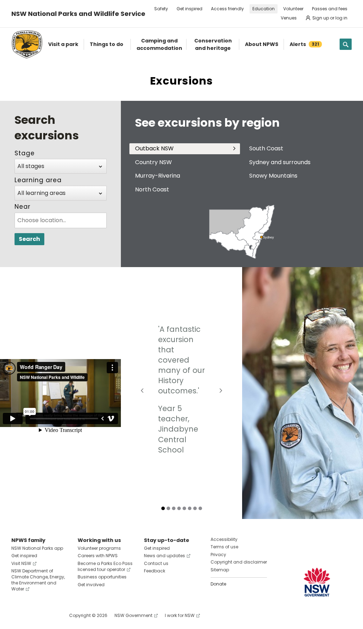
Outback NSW (154, 148)
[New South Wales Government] (317, 582)
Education (263, 9)
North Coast (152, 189)
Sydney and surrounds (280, 162)
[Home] (27, 44)
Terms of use (224, 547)
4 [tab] (179, 508)
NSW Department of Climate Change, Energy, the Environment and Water (38, 580)
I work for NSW (180, 615)
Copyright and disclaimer (239, 562)
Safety (161, 9)
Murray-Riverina (157, 176)
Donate (218, 584)
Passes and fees (329, 9)
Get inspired (189, 9)
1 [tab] (163, 508)
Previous (142, 390)
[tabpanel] (181, 393)
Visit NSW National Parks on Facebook (17, 615)
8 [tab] (200, 508)
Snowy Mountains (273, 176)
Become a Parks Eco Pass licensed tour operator (105, 566)
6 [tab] (189, 508)
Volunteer (293, 9)
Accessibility (224, 539)
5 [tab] (184, 508)
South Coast (266, 148)
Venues (289, 18)
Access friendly (227, 9)
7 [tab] (195, 508)
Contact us (156, 563)
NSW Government (133, 615)
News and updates (164, 556)
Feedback (154, 571)
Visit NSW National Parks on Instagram (33, 615)
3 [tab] (173, 508)
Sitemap (220, 570)
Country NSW (153, 162)
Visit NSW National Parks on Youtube (48, 615)
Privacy (218, 555)
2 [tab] (168, 508)
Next (221, 390)
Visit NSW (21, 563)
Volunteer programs (99, 548)
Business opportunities (102, 577)
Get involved (91, 585)
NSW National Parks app (37, 548)
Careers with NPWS (98, 556)
